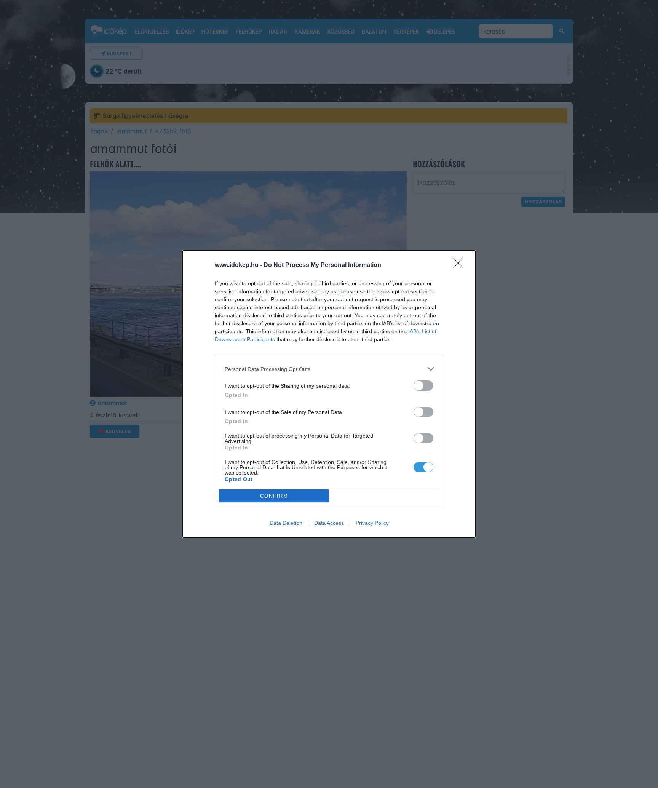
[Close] (461, 265)
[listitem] (329, 369)
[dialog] (329, 394)
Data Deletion (286, 523)
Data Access (329, 523)
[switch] (423, 385)
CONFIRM (274, 496)
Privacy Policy (372, 523)
